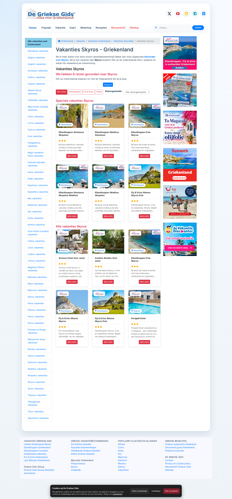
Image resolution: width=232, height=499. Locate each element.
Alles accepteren (171, 491)
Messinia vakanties (37, 277)
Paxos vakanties (36, 316)
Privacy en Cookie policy (178, 463)
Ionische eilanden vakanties (36, 164)
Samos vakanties (36, 355)
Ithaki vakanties (36, 178)
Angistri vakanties (37, 64)
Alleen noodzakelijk (139, 491)
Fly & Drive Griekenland (36, 457)
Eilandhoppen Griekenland (37, 447)
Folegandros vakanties (34, 144)
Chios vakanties (36, 116)
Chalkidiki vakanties (38, 100)
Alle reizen (61, 91)
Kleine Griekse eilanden (83, 453)
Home (33, 27)
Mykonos (122, 457)
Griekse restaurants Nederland (180, 444)
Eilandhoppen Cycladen (36, 450)
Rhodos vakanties (37, 349)
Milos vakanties (35, 283)
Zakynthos (123, 470)
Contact (169, 460)
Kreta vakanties (35, 218)
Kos (120, 453)
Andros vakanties (36, 77)
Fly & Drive (88, 91)
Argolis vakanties (36, 83)
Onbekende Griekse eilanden (85, 450)
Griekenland (66, 41)
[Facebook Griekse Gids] (195, 13)
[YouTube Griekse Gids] (177, 13)
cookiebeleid (117, 494)
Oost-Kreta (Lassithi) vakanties (38, 233)
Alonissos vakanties (38, 70)
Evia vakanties (35, 136)
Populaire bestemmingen (83, 447)
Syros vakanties (36, 388)
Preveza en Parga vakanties (37, 331)
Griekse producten (174, 450)
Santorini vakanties (37, 362)
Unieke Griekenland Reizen (37, 444)
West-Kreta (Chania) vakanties (38, 108)
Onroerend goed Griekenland (180, 447)
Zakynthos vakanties (38, 418)
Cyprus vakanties (36, 129)
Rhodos (122, 463)
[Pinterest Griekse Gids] (203, 13)
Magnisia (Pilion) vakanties (36, 269)
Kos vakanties (35, 211)
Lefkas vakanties (36, 241)
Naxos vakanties (36, 296)
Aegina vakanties (36, 57)
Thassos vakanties (37, 395)
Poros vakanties (36, 323)
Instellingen (156, 491)
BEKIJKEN (72, 156)
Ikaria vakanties (36, 172)
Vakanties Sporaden (123, 41)
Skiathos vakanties (37, 369)
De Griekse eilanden (81, 444)
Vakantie (60, 27)
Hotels (99, 91)
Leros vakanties (36, 247)
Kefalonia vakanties (37, 205)
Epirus (74, 466)
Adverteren (29, 473)
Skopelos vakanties (37, 375)
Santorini (122, 460)
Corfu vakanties (36, 123)
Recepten (101, 27)
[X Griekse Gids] (169, 13)
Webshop (85, 27)
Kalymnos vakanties (38, 185)
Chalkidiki (76, 470)
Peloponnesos (78, 463)
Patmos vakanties (37, 310)
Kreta (120, 450)
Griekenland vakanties (35, 453)
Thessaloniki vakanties (34, 403)
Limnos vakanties (36, 260)
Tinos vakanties (36, 411)
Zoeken (198, 28)
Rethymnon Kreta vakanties (36, 341)
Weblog (134, 27)
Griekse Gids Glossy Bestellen (39, 470)
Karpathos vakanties (38, 191)
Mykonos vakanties (37, 290)
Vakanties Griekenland (99, 41)
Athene (121, 444)
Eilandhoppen (75, 91)
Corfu (121, 447)
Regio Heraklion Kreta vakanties (36, 154)
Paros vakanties (36, 303)
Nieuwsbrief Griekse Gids (178, 466)
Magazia (108, 85)
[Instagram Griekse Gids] (186, 13)
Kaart (73, 27)
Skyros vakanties (36, 382)
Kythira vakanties (36, 224)
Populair (46, 27)
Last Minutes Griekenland (37, 460)
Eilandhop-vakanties (38, 51)
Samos (121, 466)
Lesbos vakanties (36, 254)
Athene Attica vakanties (34, 92)
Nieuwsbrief (118, 27)
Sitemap (169, 470)
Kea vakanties (35, 198)
